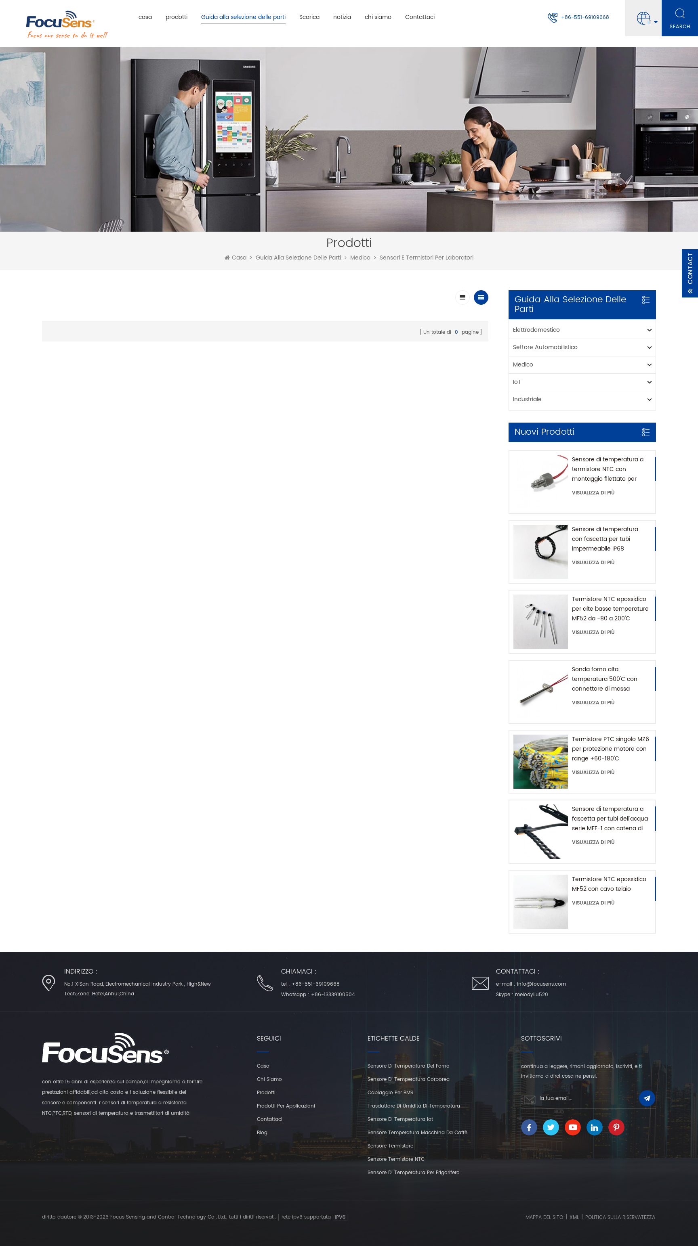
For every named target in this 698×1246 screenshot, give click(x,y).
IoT (517, 382)
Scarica (309, 17)
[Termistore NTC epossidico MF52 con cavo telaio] (540, 902)
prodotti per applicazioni (286, 1106)
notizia (342, 17)
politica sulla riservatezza (620, 1217)
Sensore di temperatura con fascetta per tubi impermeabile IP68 (605, 539)
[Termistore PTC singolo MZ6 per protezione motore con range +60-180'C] (540, 762)
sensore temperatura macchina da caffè (417, 1133)
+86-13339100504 (333, 995)
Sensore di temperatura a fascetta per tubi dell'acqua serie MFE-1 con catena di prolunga (610, 818)
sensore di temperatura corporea (409, 1079)
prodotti (176, 17)
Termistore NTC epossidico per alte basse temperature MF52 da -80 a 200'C (610, 609)
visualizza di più (593, 493)
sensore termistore (390, 1146)
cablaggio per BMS (390, 1093)
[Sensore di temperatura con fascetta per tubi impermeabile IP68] (540, 552)
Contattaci (420, 17)
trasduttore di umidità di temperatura (414, 1106)
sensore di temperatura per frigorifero (414, 1173)
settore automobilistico (545, 347)
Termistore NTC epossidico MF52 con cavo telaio (609, 884)
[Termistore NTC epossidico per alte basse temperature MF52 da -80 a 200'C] (540, 622)
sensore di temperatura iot (400, 1119)
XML (574, 1217)
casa (145, 17)
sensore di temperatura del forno (409, 1066)
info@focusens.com (541, 984)
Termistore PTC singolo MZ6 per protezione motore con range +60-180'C (610, 749)
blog (262, 1133)
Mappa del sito (544, 1217)
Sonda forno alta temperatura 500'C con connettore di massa (604, 679)
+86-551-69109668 (585, 17)
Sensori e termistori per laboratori (426, 258)
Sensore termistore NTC (396, 1159)
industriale (527, 399)
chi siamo (378, 17)
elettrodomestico (536, 330)
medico (360, 258)
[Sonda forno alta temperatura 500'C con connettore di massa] (540, 692)
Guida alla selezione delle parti (243, 17)
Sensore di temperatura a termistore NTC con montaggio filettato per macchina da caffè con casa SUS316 (607, 469)
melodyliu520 (531, 995)
